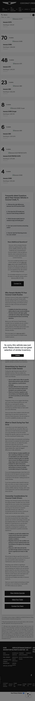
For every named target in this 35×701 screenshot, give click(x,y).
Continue (17, 355)
